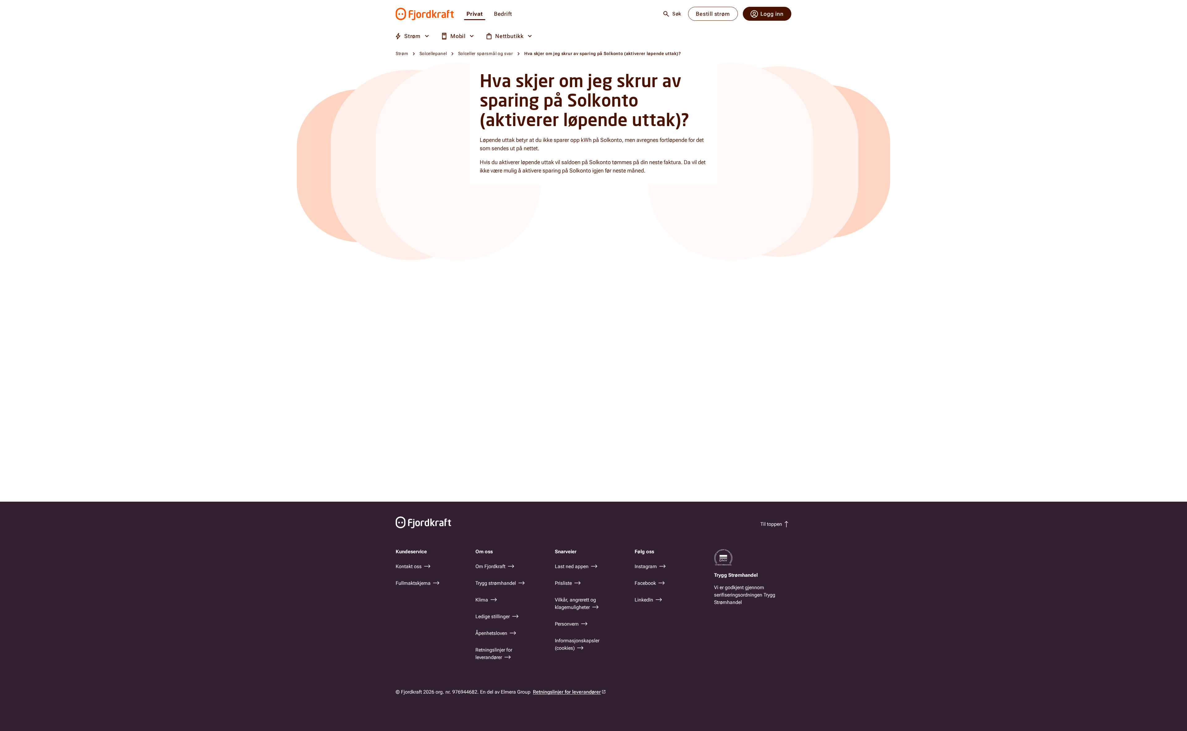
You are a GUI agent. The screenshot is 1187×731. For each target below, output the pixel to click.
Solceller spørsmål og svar (485, 53)
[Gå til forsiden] (425, 14)
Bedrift (503, 14)
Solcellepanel (433, 53)
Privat (474, 14)
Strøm (402, 53)
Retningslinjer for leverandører (567, 692)
